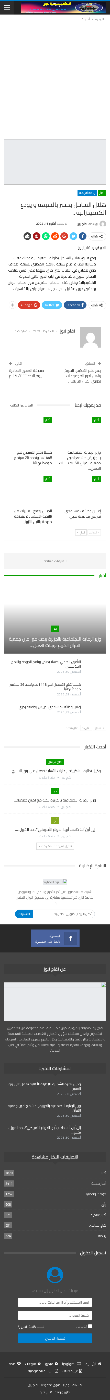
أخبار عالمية (98, 1215)
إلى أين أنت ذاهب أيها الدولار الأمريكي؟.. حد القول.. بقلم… (44, 1130)
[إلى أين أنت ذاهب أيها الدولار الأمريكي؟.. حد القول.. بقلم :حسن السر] (95, 1133)
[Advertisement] (55, 79)
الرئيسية (90, 1363)
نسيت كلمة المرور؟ (31, 1326)
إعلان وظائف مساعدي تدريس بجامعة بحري (49, 707)
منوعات (30, 1363)
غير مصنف (70, 1371)
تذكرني (81, 1326)
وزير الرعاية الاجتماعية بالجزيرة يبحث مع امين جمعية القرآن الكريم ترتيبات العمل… (55, 642)
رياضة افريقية (87, 193)
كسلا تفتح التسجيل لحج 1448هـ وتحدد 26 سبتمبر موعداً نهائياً (45, 686)
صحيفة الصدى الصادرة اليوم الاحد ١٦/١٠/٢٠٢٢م (26, 373)
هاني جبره (46, 1392)
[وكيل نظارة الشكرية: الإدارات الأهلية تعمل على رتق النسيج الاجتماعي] (95, 1090)
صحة (12, 1363)
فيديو (49, 1363)
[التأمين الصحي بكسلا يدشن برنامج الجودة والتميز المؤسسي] (95, 667)
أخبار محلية (98, 1183)
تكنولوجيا (68, 1363)
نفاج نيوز (33, 1385)
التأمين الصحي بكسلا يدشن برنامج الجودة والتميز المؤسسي (46, 664)
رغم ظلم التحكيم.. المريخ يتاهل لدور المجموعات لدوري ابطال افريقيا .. (82, 376)
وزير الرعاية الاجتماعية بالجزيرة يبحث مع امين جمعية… (55, 800)
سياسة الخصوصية (40, 1371)
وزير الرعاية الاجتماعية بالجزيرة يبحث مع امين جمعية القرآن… (44, 1108)
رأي (55, 820)
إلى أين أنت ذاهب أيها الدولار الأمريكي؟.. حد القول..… (55, 829)
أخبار (102, 193)
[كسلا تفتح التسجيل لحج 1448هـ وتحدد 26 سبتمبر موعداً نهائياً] (30, 432)
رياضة (102, 1236)
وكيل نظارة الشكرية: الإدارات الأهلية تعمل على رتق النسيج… (55, 770)
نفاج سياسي (55, 762)
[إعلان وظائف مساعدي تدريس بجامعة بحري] (79, 491)
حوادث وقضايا (96, 1194)
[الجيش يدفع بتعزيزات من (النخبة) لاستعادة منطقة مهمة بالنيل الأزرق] (30, 491)
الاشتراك (24, 914)
